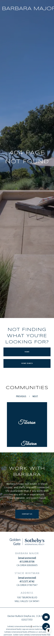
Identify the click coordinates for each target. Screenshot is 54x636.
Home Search (27, 363)
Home (27, 352)
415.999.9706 (27, 562)
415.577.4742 (27, 581)
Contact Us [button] (27, 514)
